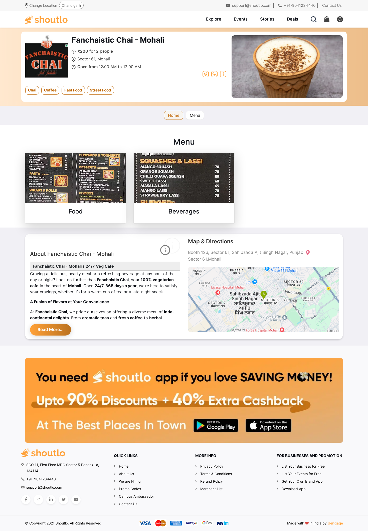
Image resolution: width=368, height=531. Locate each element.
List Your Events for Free (301, 474)
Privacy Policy (211, 466)
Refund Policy (211, 481)
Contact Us (332, 5)
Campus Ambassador (136, 496)
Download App (294, 489)
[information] (223, 73)
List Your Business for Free (303, 466)
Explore (213, 19)
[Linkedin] (51, 499)
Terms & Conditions (216, 474)
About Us (126, 474)
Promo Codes (130, 489)
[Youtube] (76, 499)
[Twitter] (63, 499)
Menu (195, 115)
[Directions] (206, 73)
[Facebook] (26, 499)
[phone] (214, 73)
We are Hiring (130, 481)
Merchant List (211, 489)
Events (241, 19)
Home (173, 115)
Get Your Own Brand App (302, 481)
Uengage (335, 523)
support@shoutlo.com (251, 5)
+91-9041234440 (299, 5)
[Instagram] (38, 499)
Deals (292, 19)
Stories (267, 19)
